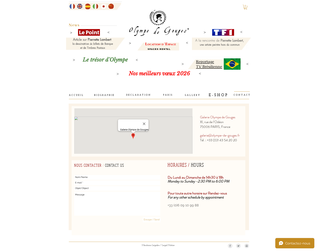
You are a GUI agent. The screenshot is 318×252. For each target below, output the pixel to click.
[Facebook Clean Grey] (230, 246)
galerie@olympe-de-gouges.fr (220, 135)
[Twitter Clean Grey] (238, 246)
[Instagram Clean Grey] (246, 246)
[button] (245, 7)
